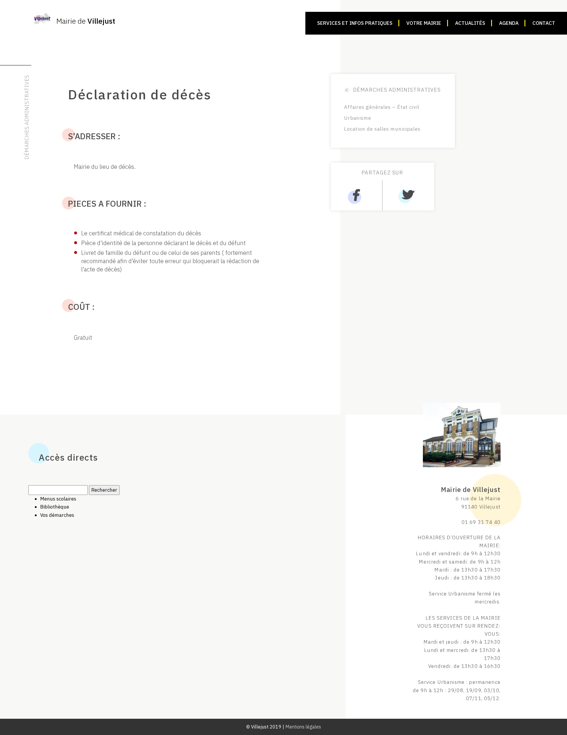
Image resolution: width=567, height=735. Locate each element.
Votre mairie (423, 23)
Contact (543, 23)
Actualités (470, 23)
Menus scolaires (58, 499)
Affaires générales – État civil (381, 107)
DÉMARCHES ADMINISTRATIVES (393, 89)
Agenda (509, 23)
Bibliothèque (54, 507)
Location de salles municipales (382, 129)
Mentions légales (303, 727)
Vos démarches (57, 515)
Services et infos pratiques (354, 23)
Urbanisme (357, 118)
